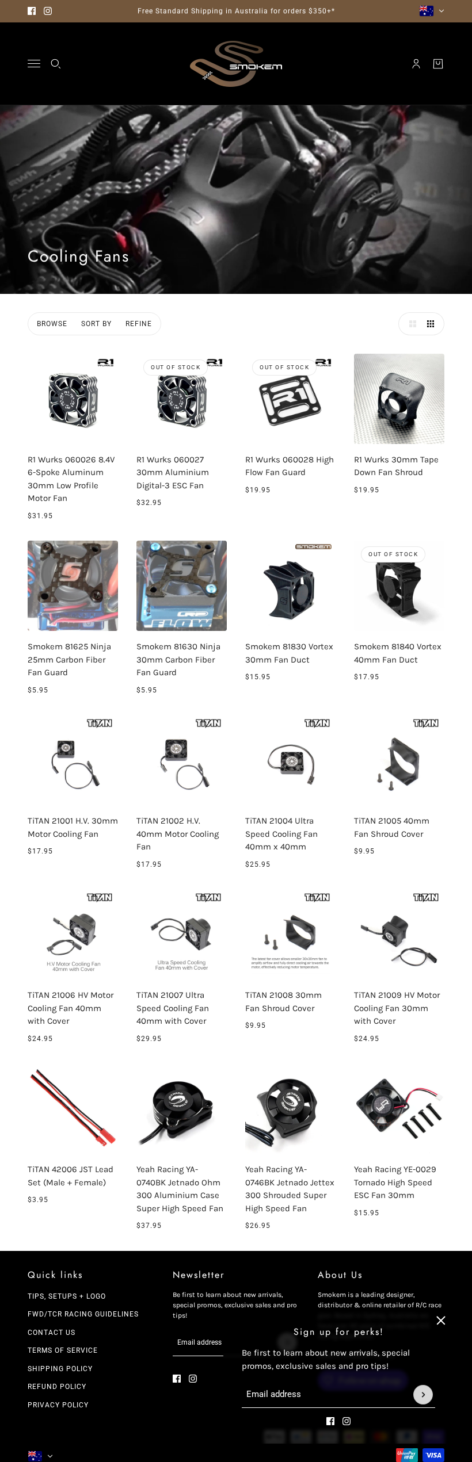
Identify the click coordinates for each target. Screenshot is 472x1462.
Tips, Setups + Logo (67, 1296)
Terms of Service (63, 1350)
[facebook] (31, 11)
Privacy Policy (58, 1405)
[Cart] (438, 64)
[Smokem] (236, 64)
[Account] (416, 64)
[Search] (56, 64)
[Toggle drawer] (34, 63)
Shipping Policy (60, 1369)
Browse (52, 324)
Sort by (96, 324)
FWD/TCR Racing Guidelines (83, 1314)
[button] (409, 323)
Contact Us (51, 1333)
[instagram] (47, 11)
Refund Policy (57, 1387)
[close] (441, 1320)
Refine (138, 324)
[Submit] (423, 1394)
